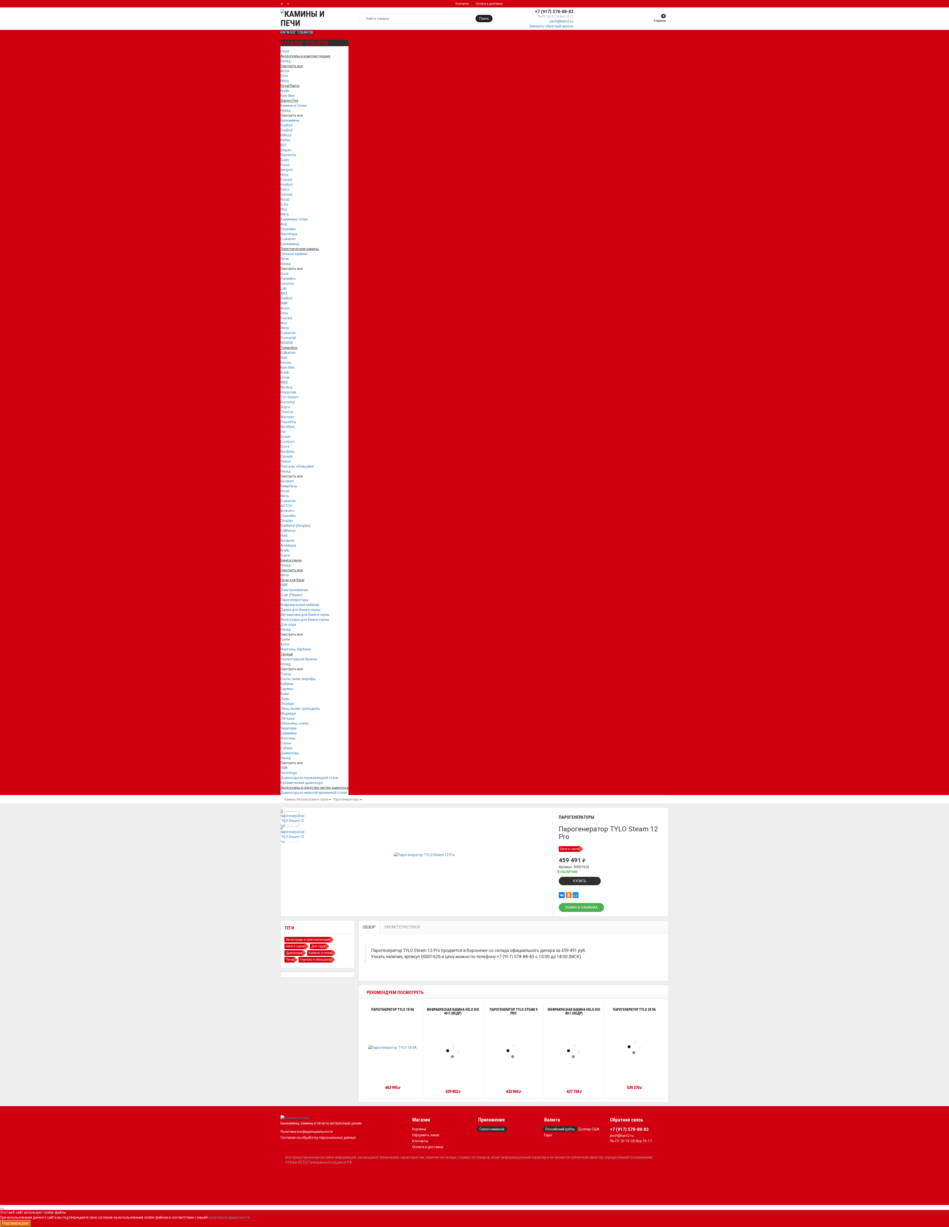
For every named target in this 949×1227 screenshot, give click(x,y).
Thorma (286, 412)
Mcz (283, 209)
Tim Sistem (289, 397)
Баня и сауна (318, 799)
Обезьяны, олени (294, 723)
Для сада (288, 624)
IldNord (285, 135)
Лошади (287, 704)
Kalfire (285, 140)
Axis (283, 224)
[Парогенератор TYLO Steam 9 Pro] (513, 1051)
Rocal (284, 199)
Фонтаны (287, 738)
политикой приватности (229, 1217)
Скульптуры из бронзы (298, 659)
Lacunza (287, 283)
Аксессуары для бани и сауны (304, 620)
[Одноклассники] (569, 895)
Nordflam (287, 427)
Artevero (287, 511)
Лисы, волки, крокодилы (300, 708)
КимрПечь (288, 486)
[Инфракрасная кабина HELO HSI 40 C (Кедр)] (453, 1051)
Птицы (285, 674)
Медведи (288, 713)
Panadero (288, 278)
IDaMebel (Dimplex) (295, 526)
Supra (285, 407)
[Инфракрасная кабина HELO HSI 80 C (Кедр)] (574, 1051)
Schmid (286, 194)
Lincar (285, 377)
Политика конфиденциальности (306, 1132)
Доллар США (589, 1129)
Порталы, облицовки (297, 466)
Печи (284, 259)
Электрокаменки (294, 590)
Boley (284, 160)
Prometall (288, 338)
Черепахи (288, 728)
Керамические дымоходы (301, 783)
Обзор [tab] (369, 927)
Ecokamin (288, 239)
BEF (283, 145)
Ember (285, 437)
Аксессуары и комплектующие (307, 939)
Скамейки (288, 733)
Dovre (285, 447)
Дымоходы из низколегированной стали (313, 793)
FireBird (286, 125)
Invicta (285, 363)
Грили (285, 639)
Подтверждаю (15, 1223)
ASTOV (286, 506)
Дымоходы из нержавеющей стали (309, 778)
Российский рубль (560, 1129)
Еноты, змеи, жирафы (298, 679)
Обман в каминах (581, 907)
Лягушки (287, 718)
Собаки (286, 748)
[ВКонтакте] (562, 895)
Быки (284, 694)
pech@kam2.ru (561, 21)
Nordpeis (287, 451)
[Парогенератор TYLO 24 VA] (634, 1047)
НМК (284, 303)
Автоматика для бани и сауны (304, 615)
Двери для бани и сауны (300, 610)
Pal (282, 432)
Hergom (286, 170)
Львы (284, 699)
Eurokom (287, 442)
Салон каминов (491, 1129)
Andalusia (288, 545)
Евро (548, 1135)
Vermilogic (288, 773)
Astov (285, 71)
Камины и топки (293, 106)
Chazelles (288, 229)
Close (284, 51)
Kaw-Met (287, 96)
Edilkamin (288, 353)
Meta (284, 81)
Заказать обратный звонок (551, 26)
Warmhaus (289, 234)
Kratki (284, 91)
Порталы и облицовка (315, 959)
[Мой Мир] (576, 895)
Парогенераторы (294, 600)
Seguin (285, 150)
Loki (283, 288)
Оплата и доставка (488, 3)
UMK (284, 768)
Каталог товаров (296, 32)
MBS (284, 382)
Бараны (286, 689)
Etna (284, 76)
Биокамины (289, 120)
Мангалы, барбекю (295, 649)
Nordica (286, 387)
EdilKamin (288, 531)
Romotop (287, 402)
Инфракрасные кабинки (299, 605)
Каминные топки (294, 219)
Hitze (284, 175)
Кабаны (286, 684)
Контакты (462, 3)
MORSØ (286, 343)
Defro (284, 190)
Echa (284, 204)
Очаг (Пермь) (291, 595)
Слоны (285, 743)
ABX (283, 293)
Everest (286, 180)
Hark (284, 358)
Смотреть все (291, 115)
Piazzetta (288, 155)
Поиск (484, 19)
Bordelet (287, 481)
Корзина (419, 1129)
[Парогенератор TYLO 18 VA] (392, 1047)
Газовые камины (293, 254)
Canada (286, 456)
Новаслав (288, 392)
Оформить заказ (425, 1135)
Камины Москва (296, 799)
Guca (284, 274)
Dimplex (286, 521)
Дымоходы (289, 753)
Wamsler (287, 417)
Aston (285, 308)
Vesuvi (285, 461)
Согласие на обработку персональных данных (318, 1138)
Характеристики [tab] (402, 927)
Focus (285, 165)
